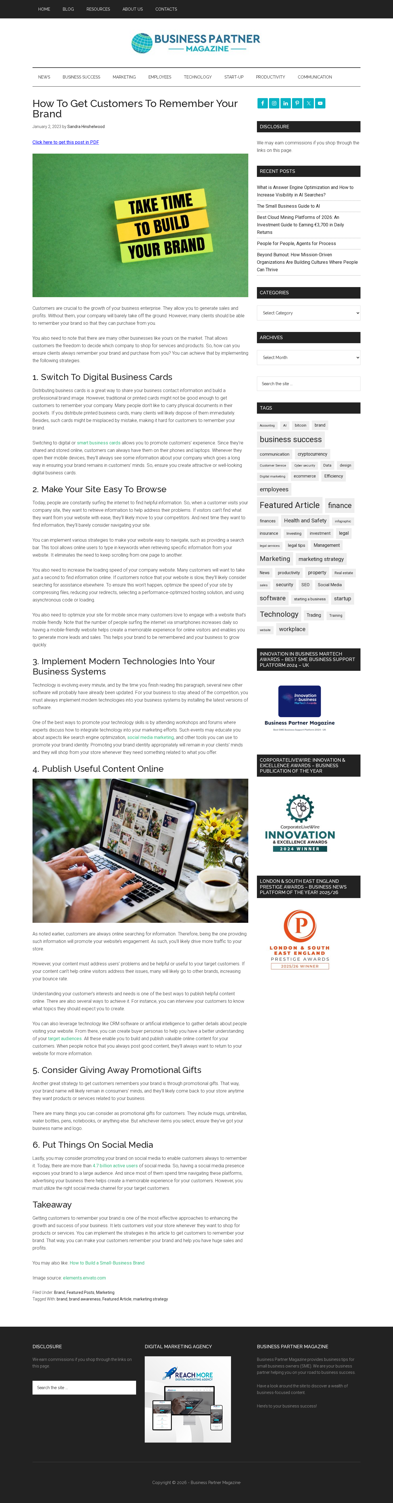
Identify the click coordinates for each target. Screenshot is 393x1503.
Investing (294, 533)
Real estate (344, 573)
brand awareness (85, 1299)
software (273, 598)
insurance (269, 533)
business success (291, 439)
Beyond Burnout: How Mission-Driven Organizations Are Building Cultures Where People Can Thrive (307, 262)
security (284, 584)
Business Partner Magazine (196, 43)
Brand (59, 1292)
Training (335, 616)
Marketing (105, 1292)
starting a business (310, 599)
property (317, 572)
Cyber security (304, 465)
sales (264, 585)
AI (285, 425)
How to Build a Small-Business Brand (107, 1263)
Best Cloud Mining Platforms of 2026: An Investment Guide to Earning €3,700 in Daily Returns (300, 225)
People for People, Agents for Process (296, 243)
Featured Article (116, 1299)
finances (268, 521)
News (265, 572)
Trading (314, 615)
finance (340, 505)
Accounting (267, 425)
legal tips (296, 545)
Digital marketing (272, 476)
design (345, 465)
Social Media (330, 585)
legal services (270, 546)
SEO (306, 584)
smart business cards (99, 443)
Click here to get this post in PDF (66, 142)
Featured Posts (80, 1292)
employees (274, 489)
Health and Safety (305, 520)
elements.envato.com (84, 1278)
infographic (343, 521)
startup (342, 598)
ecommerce (305, 476)
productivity (289, 572)
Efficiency (333, 476)
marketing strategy (150, 1299)
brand (62, 1299)
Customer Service (273, 465)
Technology (279, 614)
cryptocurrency (312, 454)
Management (327, 545)
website (265, 630)
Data (327, 465)
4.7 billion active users (115, 1165)
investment (320, 533)
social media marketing (150, 737)
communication (274, 454)
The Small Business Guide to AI (288, 206)
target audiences (65, 1038)
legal (344, 533)
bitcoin (300, 425)
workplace (292, 629)
